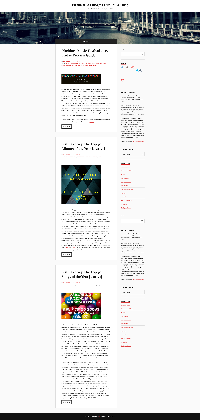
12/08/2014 (78, 283)
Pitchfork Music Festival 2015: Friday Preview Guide (85, 52)
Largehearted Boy (126, 182)
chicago (68, 63)
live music (88, 63)
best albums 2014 (71, 157)
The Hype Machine (126, 208)
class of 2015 (75, 63)
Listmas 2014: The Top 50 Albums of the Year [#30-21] (83, 146)
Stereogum (124, 204)
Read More (66, 126)
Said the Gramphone (126, 200)
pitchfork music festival (69, 65)
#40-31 (75, 247)
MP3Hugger (124, 185)
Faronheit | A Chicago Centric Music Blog (100, 5)
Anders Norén (111, 416)
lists (95, 157)
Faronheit (66, 61)
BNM (78, 157)
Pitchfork (123, 193)
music (94, 63)
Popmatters (124, 196)
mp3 (98, 285)
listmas (82, 157)
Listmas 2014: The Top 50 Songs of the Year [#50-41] (81, 274)
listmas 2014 (90, 157)
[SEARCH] (142, 54)
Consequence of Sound (127, 170)
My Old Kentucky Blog (127, 189)
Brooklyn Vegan (125, 167)
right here (91, 122)
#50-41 (68, 247)
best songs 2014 (70, 285)
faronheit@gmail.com (138, 141)
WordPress (95, 416)
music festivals (101, 63)
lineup (82, 63)
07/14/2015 (78, 61)
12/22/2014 (78, 155)
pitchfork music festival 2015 (87, 65)
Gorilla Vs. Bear (125, 178)
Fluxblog (123, 174)
